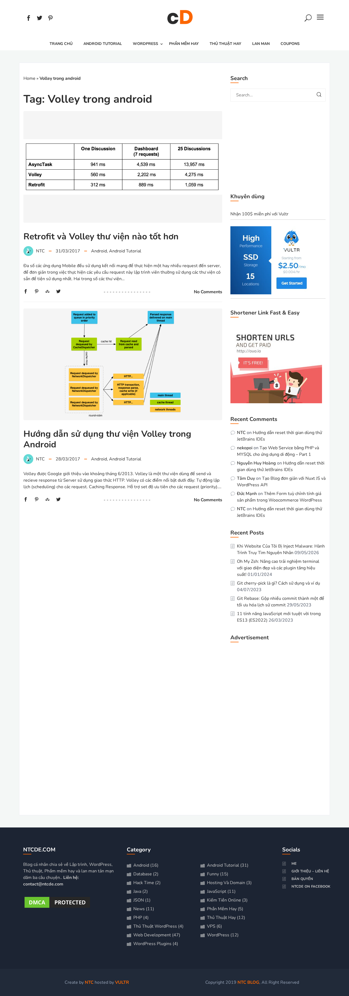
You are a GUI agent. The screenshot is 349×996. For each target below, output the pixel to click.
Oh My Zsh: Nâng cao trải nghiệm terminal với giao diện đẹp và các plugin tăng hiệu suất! (278, 568)
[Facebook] (28, 18)
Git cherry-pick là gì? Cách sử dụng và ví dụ (278, 583)
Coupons (290, 43)
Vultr (122, 982)
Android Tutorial (102, 43)
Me (294, 863)
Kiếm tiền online (224, 900)
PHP (137, 918)
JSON (138, 900)
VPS (211, 926)
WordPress (145, 43)
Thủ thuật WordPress (155, 926)
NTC (241, 433)
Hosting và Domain (226, 883)
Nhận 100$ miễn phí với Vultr (259, 214)
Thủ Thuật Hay (225, 43)
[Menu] (320, 19)
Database (142, 874)
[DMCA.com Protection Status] (57, 908)
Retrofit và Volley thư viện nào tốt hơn (101, 236)
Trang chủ (61, 43)
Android (99, 251)
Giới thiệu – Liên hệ (310, 871)
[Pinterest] (50, 18)
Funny (213, 874)
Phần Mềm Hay (184, 43)
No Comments (208, 292)
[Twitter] (39, 18)
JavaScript (216, 891)
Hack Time (143, 883)
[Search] (308, 19)
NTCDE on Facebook (310, 886)
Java (137, 891)
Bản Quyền (302, 878)
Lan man (261, 43)
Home (29, 78)
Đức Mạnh (247, 494)
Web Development (152, 935)
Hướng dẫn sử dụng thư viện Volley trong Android (107, 439)
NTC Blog (248, 982)
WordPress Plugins (152, 944)
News (139, 909)
